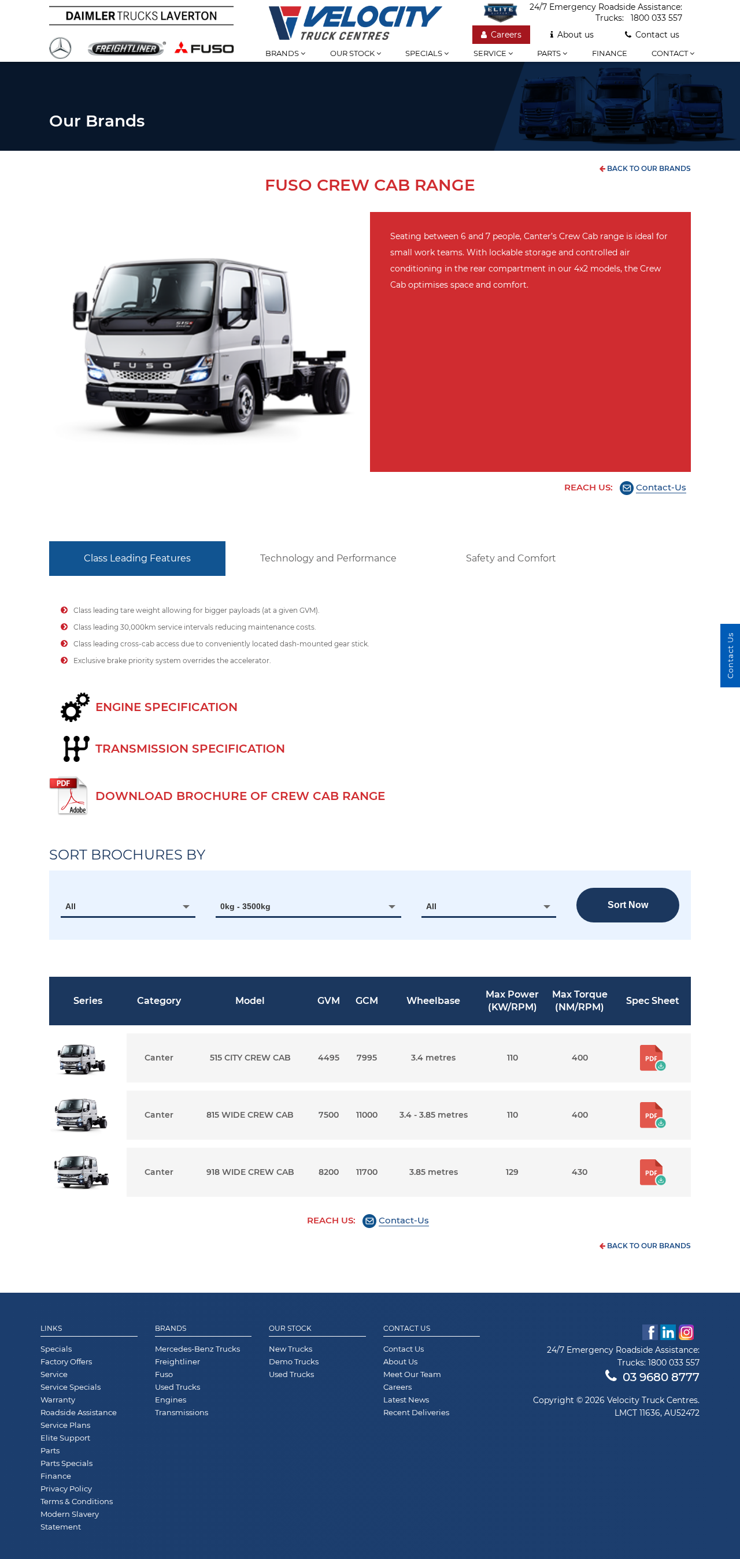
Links (51, 1328)
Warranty (57, 1399)
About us (575, 34)
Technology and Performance (328, 558)
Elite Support (65, 1437)
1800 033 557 (656, 18)
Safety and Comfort (511, 558)
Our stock (353, 53)
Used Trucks (177, 1386)
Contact (671, 53)
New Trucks (290, 1348)
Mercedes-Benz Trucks (197, 1348)
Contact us (657, 34)
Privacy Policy (66, 1488)
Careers (506, 34)
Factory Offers (66, 1361)
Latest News (406, 1399)
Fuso (164, 1374)
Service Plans (65, 1425)
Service (490, 53)
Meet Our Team (412, 1374)
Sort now (628, 905)
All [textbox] (70, 906)
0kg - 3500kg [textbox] (245, 906)
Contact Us (406, 1328)
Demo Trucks (294, 1361)
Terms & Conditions (76, 1501)
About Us (400, 1361)
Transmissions (181, 1412)
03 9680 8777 (661, 1377)
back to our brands (648, 168)
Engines (170, 1399)
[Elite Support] (506, 12)
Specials (424, 53)
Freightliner (177, 1361)
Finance (609, 53)
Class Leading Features (137, 558)
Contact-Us (661, 487)
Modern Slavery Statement (69, 1520)
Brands (283, 53)
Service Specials (70, 1386)
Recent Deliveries (416, 1412)
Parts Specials (66, 1463)
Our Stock (290, 1328)
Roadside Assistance (78, 1412)
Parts (550, 53)
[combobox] (128, 906)
